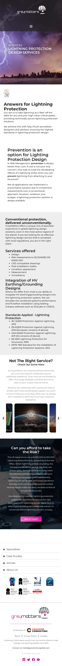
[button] (3, 418)
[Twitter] (28, 659)
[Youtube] (38, 659)
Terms (17, 636)
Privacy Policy (30, 636)
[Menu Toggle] (31, 19)
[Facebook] (33, 659)
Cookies (43, 636)
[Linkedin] (23, 659)
